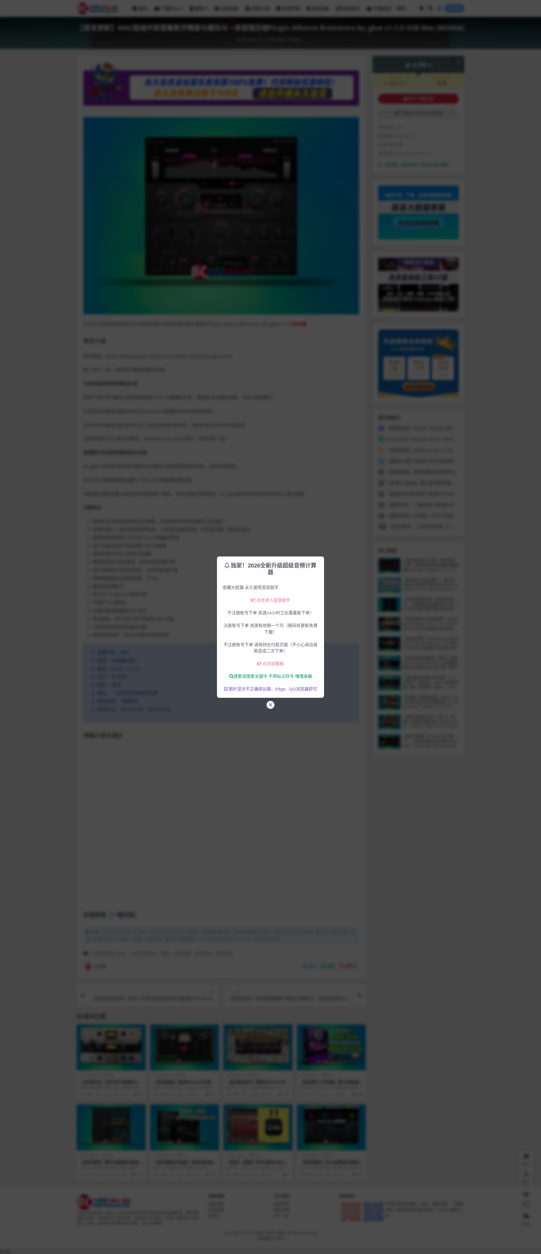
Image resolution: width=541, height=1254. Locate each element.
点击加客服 (273, 663)
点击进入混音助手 (273, 600)
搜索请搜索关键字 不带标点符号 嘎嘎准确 (273, 676)
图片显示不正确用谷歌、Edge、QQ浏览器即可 (273, 689)
